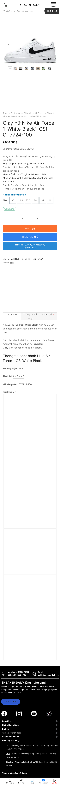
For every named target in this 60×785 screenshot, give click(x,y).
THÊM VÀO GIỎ (30, 236)
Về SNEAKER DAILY (10, 737)
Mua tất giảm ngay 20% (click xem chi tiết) (24, 163)
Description (12, 314)
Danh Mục (6, 721)
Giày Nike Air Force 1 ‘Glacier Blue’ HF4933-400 (17, 523)
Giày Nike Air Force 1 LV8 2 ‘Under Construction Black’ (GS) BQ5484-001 (42, 567)
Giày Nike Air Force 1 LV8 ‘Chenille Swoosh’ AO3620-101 (17, 654)
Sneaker (18, 113)
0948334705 (20, 675)
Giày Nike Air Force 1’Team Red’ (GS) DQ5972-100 (16, 431)
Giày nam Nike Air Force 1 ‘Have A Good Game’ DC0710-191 (42, 654)
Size (5, 200)
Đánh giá (48, 314)
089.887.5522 (20, 749)
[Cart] (6, 5)
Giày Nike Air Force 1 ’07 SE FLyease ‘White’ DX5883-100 (17, 565)
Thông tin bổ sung (30, 316)
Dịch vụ (5, 729)
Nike (12, 263)
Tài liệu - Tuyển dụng (11, 733)
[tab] (12, 316)
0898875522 (23, 672)
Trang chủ (7, 113)
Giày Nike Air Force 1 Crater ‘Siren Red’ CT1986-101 (42, 477)
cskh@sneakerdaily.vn (48, 675)
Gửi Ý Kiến (11, 701)
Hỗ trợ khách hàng (10, 725)
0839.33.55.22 (12, 757)
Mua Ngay (30, 228)
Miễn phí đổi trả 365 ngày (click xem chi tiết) (25, 174)
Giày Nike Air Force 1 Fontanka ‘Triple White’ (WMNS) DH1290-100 (42, 433)
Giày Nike (28, 113)
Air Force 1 (40, 113)
